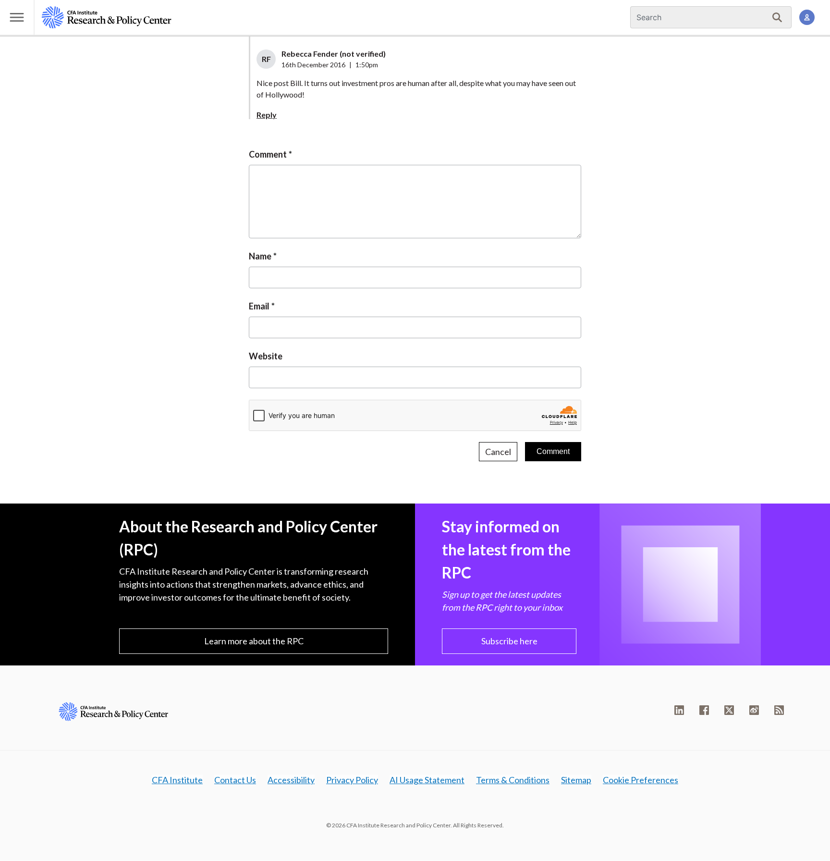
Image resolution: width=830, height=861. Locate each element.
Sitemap (576, 780)
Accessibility (291, 780)
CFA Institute (177, 780)
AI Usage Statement (427, 780)
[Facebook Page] (704, 710)
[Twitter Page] (729, 710)
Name (260, 256)
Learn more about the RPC (254, 641)
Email (259, 306)
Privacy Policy (352, 780)
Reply (266, 114)
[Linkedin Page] (679, 710)
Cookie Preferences (640, 780)
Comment (268, 154)
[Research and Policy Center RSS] (779, 710)
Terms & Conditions (512, 780)
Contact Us (235, 780)
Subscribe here (509, 641)
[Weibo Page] (754, 710)
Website (265, 356)
